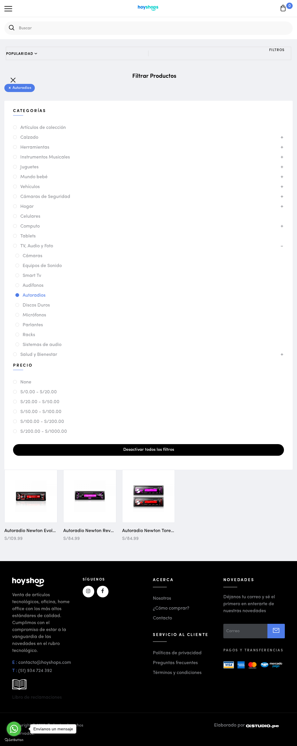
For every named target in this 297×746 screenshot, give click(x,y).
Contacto (162, 618)
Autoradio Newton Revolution (94, 531)
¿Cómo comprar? (171, 608)
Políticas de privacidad (177, 653)
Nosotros (162, 598)
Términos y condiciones (177, 673)
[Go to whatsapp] (14, 729)
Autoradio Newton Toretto (149, 531)
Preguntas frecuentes (175, 663)
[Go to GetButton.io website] (14, 740)
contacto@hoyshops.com (44, 662)
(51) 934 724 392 (35, 670)
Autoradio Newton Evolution (33, 531)
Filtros (277, 49)
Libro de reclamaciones (37, 697)
